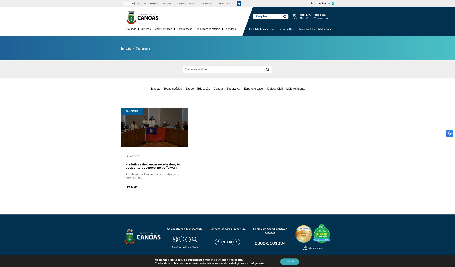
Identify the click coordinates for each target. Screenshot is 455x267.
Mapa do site (315, 247)
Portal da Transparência (262, 28)
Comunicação (184, 28)
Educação (203, 88)
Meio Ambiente (295, 88)
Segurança (233, 88)
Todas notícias (173, 88)
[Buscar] (267, 69)
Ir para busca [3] (208, 3)
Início (126, 48)
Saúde (189, 88)
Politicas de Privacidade (185, 247)
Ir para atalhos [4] (226, 3)
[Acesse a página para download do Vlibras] (239, 3)
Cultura (218, 88)
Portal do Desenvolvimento (294, 28)
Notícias (155, 88)
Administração (163, 28)
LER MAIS (131, 187)
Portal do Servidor (321, 3)
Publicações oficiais (208, 28)
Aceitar (290, 261)
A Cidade (131, 28)
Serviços (146, 28)
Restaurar (154, 3)
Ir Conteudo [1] (168, 3)
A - (139, 3)
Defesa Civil (275, 88)
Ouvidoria (231, 28)
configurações (257, 263)
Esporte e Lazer (254, 88)
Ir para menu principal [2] (188, 3)
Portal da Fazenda (321, 28)
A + (145, 3)
